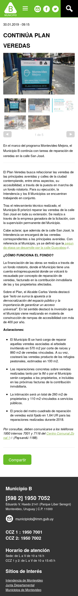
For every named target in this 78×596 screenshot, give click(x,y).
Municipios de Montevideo (23, 590)
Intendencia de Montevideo (24, 580)
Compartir (17, 459)
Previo (7, 134)
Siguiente (70, 134)
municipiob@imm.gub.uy (34, 518)
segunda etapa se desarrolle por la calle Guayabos (38, 245)
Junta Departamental (20, 585)
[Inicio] (10, 8)
